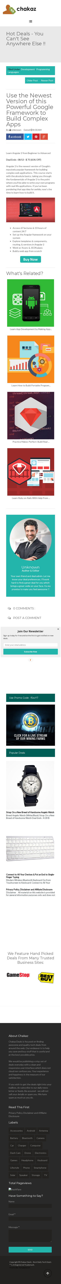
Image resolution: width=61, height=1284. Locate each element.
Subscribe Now (30, 651)
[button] (30, 631)
